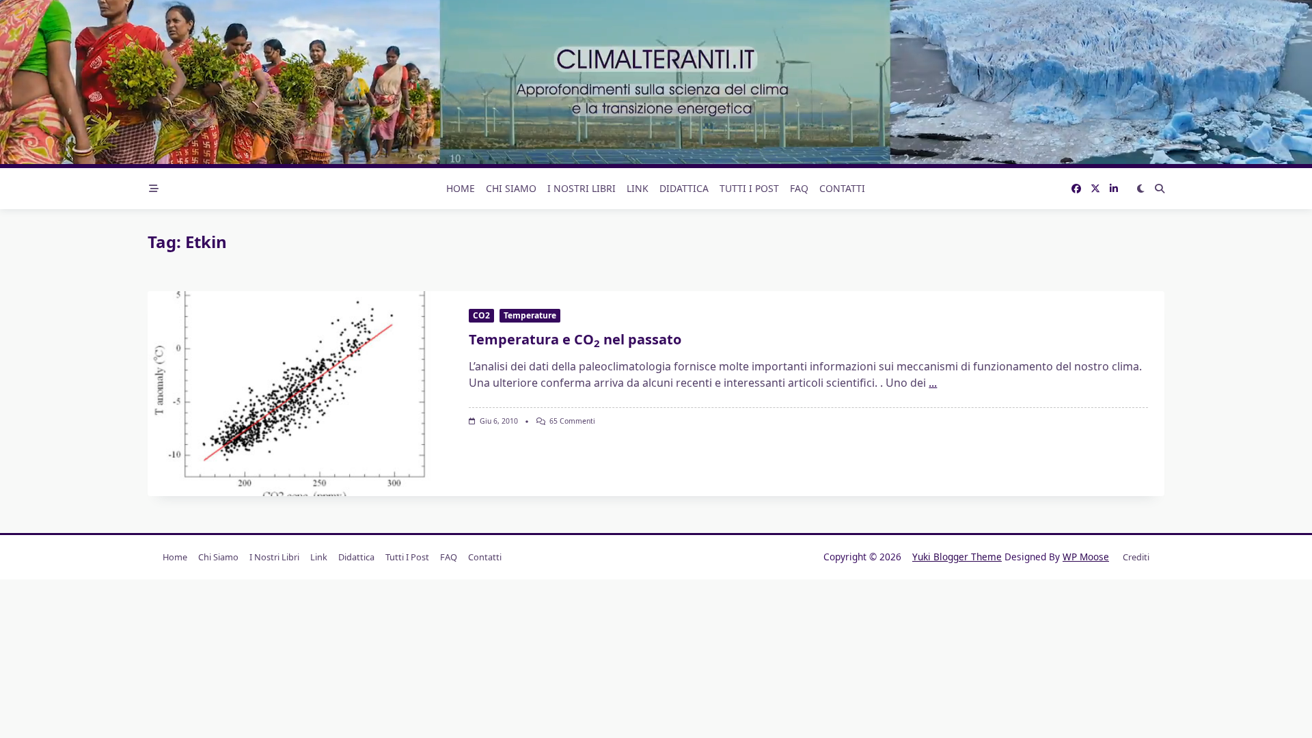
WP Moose (1086, 556)
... (933, 382)
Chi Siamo (511, 188)
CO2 (481, 315)
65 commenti (572, 421)
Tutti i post (749, 188)
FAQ (799, 188)
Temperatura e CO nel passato (575, 339)
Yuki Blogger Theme (957, 556)
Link (637, 188)
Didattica (684, 188)
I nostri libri (581, 188)
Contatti (842, 188)
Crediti (1136, 557)
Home (460, 188)
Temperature (530, 315)
